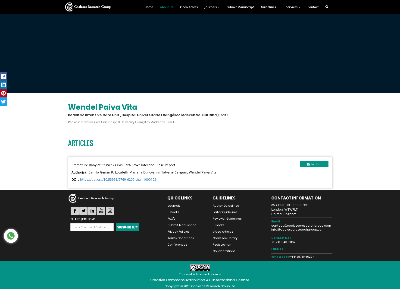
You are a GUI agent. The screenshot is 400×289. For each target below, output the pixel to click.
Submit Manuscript (240, 7)
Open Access (189, 7)
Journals (174, 206)
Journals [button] (211, 7)
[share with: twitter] (3, 101)
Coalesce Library (225, 238)
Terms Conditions (181, 238)
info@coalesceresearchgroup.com (298, 229)
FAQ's (171, 219)
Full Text (315, 164)
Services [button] (292, 7)
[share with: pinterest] (3, 93)
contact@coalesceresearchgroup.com (301, 226)
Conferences (177, 245)
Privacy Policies (179, 232)
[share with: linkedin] (3, 85)
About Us (166, 7)
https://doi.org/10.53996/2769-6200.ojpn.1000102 (118, 179)
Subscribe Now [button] (127, 227)
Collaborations (224, 251)
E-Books (173, 212)
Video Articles (223, 232)
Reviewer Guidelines (227, 219)
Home (148, 7)
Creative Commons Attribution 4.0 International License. (200, 280)
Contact (313, 7)
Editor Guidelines (225, 212)
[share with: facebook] (3, 76)
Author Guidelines (226, 206)
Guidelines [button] (269, 7)
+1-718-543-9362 (283, 242)
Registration (222, 245)
